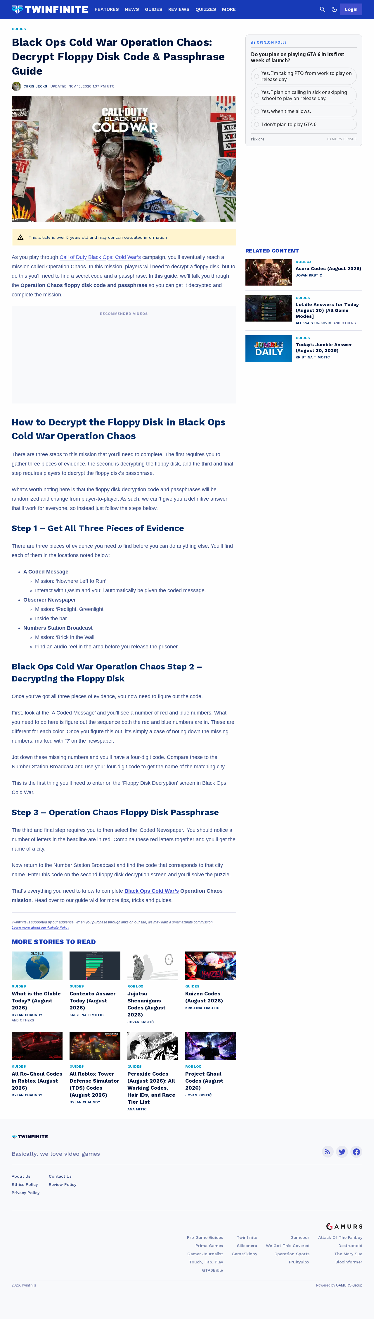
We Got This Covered (287, 1245)
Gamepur (299, 1237)
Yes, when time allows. (286, 111)
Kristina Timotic (86, 1015)
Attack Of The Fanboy (340, 1237)
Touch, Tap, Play (206, 1262)
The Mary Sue (348, 1253)
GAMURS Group (349, 1285)
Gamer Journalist (205, 1253)
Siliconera (247, 1245)
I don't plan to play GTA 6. (290, 124)
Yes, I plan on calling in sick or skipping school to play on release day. (304, 95)
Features (107, 9)
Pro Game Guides (205, 1237)
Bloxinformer (348, 1262)
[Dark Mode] (334, 9)
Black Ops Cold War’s (151, 891)
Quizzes (205, 9)
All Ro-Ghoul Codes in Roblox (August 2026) (37, 1081)
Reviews (179, 9)
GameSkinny (244, 1253)
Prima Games (209, 1245)
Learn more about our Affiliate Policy (40, 927)
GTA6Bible (212, 1270)
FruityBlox (299, 1262)
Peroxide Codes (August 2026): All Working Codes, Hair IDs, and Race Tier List (151, 1088)
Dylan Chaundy (27, 1015)
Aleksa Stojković (313, 323)
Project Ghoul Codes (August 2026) (204, 1081)
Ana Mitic (136, 1109)
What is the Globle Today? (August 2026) (36, 1000)
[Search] (322, 9)
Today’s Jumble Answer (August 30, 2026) (324, 347)
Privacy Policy (25, 1192)
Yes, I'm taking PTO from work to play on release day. (307, 76)
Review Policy (62, 1184)
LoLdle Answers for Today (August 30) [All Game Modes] (327, 310)
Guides (153, 9)
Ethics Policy (25, 1184)
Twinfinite (247, 1237)
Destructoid (350, 1245)
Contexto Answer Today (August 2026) (93, 1000)
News (132, 9)
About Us (21, 1176)
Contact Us (60, 1176)
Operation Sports (291, 1253)
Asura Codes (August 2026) (328, 268)
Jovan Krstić (140, 1022)
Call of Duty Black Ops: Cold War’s (100, 257)
